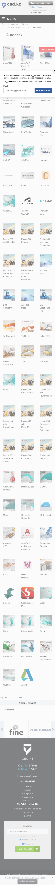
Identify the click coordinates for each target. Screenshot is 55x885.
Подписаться (43, 90)
